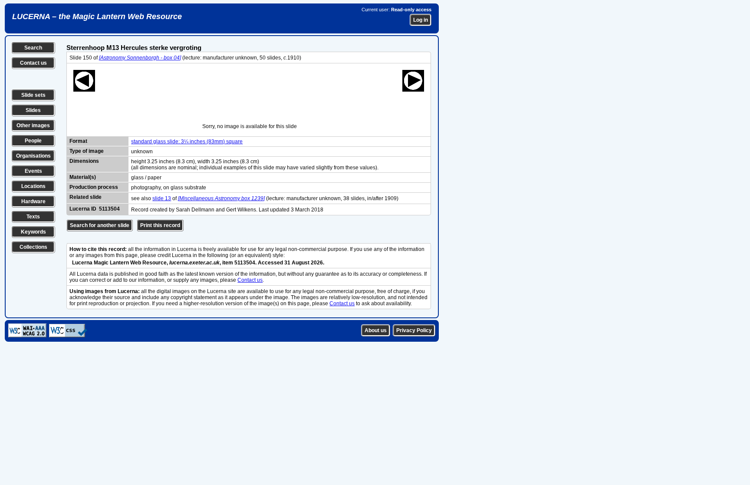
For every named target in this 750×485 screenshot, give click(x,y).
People (33, 141)
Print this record (160, 225)
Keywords (33, 232)
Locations (33, 186)
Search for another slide (99, 225)
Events (33, 171)
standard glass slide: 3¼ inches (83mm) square (187, 142)
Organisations (33, 156)
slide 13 (161, 198)
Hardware (33, 201)
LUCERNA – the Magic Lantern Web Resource (97, 16)
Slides (33, 110)
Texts (33, 217)
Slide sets (33, 95)
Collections (33, 247)
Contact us (33, 63)
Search (33, 48)
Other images (33, 125)
